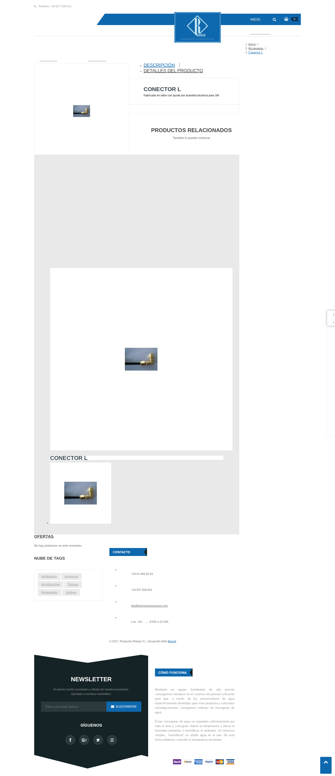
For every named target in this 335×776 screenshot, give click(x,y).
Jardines (71, 592)
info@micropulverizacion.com (149, 605)
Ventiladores (49, 576)
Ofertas (44, 536)
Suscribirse (126, 706)
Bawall (172, 641)
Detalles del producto (173, 70)
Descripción (159, 65)
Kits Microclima (50, 584)
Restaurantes (49, 592)
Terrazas (73, 584)
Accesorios (71, 576)
